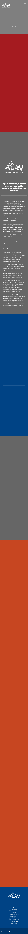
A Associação (14, 909)
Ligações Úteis (14, 921)
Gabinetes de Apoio (14, 911)
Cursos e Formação (14, 914)
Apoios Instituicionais (14, 918)
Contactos (14, 923)
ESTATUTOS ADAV (14, 468)
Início (14, 907)
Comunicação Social (14, 919)
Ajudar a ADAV (14, 916)
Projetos (14, 912)
